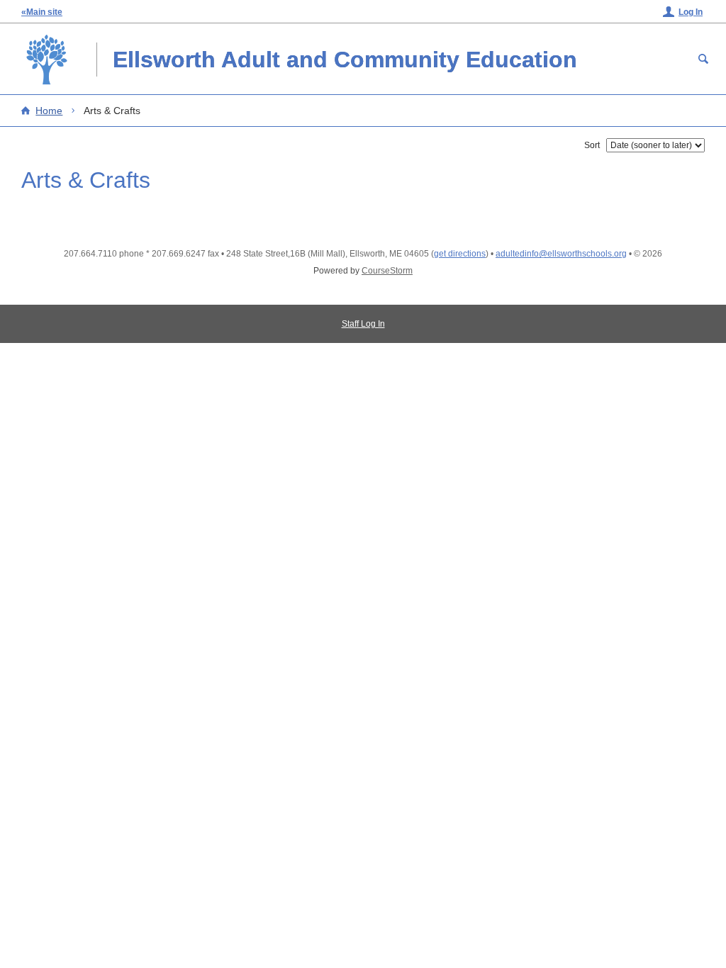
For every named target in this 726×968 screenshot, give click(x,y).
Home (48, 110)
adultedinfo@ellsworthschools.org (561, 254)
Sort (592, 145)
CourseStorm (387, 271)
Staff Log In (363, 324)
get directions (460, 254)
